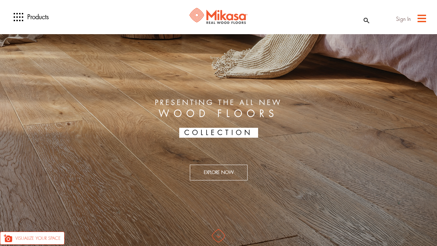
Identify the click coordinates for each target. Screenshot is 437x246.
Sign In (403, 19)
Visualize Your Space (38, 238)
